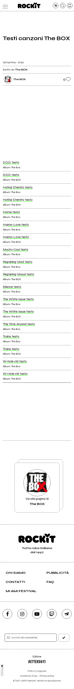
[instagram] (22, 614)
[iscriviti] (63, 638)
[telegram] (66, 614)
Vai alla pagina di (37, 501)
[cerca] (63, 5)
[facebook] (7, 614)
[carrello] (55, 5)
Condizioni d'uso (29, 675)
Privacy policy (47, 675)
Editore (34, 658)
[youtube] (37, 614)
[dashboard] (70, 5)
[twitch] (52, 614)
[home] (29, 5)
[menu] (4, 5)
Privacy (2, 671)
